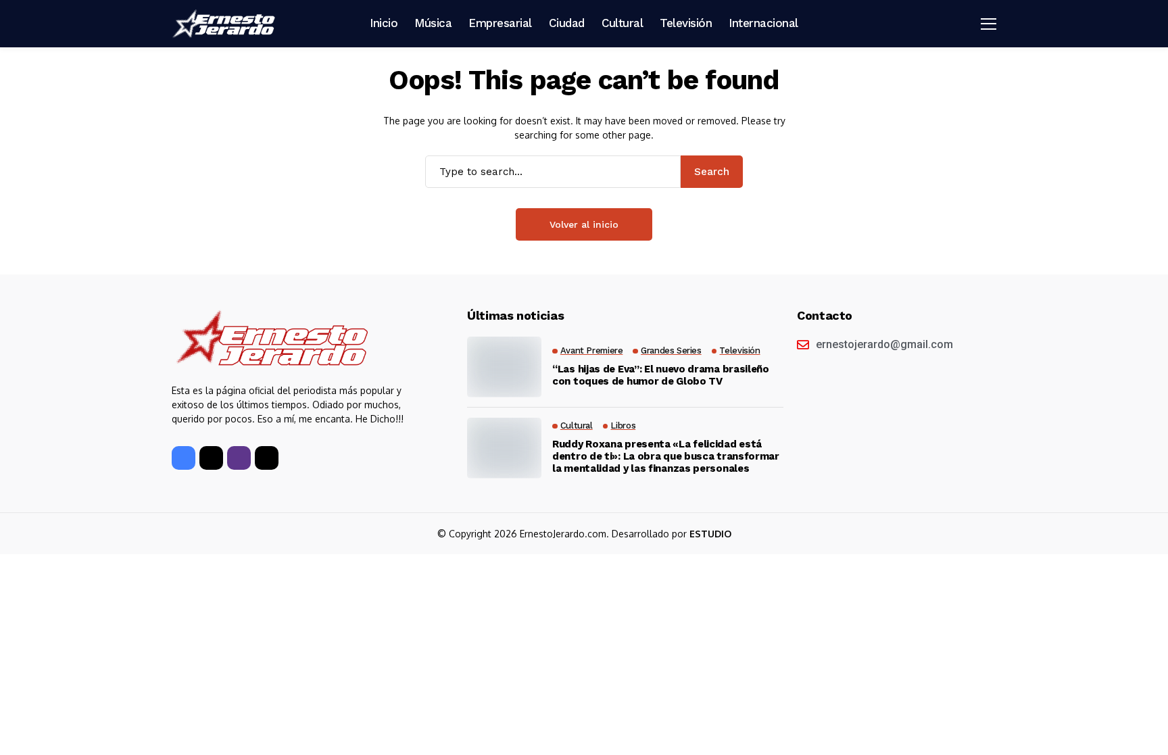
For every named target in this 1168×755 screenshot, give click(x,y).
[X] (211, 458)
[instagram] (239, 458)
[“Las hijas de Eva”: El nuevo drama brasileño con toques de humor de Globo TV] (504, 367)
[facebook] (183, 458)
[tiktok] (266, 458)
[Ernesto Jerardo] (226, 23)
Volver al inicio (584, 224)
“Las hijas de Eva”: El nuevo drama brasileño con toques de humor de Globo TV (660, 375)
